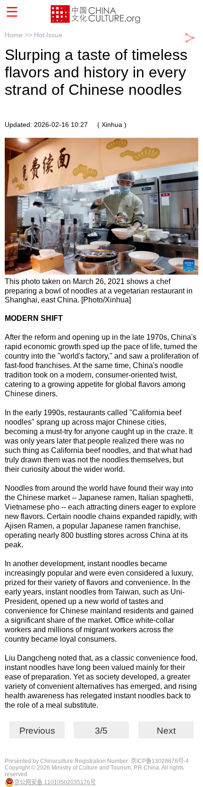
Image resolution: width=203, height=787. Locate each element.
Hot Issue (48, 35)
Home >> (19, 35)
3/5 (101, 731)
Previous (37, 731)
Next (166, 731)
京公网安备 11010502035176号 (55, 782)
